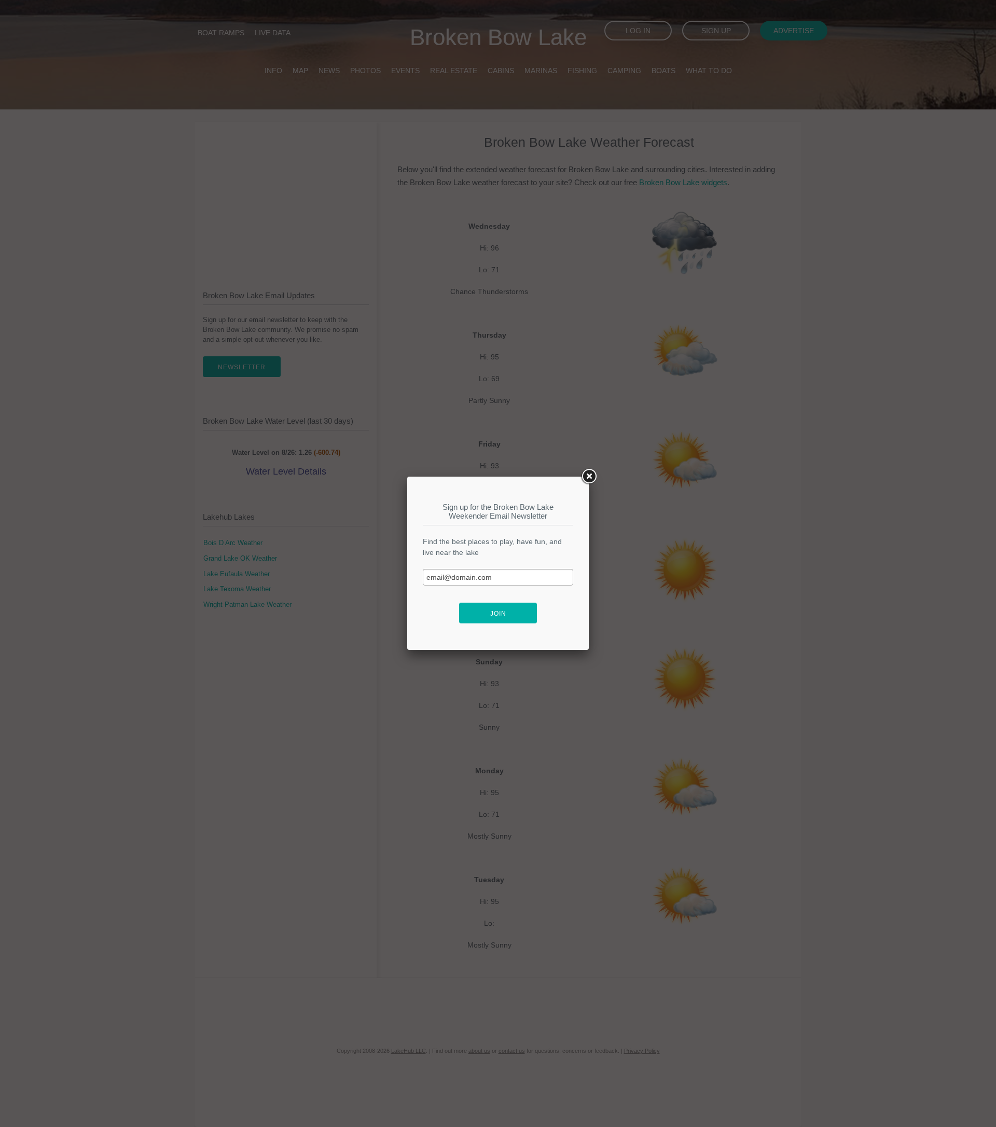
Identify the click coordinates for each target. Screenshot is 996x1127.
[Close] (588, 476)
